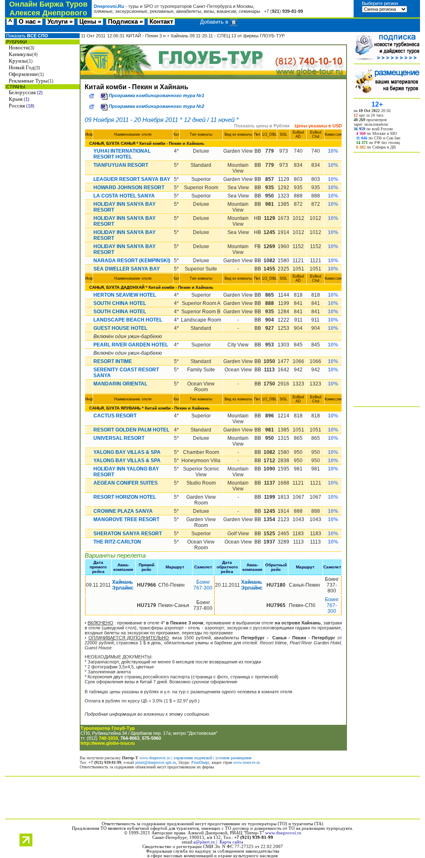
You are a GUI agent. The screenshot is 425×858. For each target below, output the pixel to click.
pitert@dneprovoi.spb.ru (155, 762)
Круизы (18, 61)
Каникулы (20, 54)
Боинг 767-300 (202, 585)
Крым (15, 99)
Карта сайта (231, 842)
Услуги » (60, 22)
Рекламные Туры (28, 81)
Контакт (161, 22)
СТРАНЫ (15, 86)
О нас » (30, 22)
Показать (26, 35)
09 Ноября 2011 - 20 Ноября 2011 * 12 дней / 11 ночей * (162, 120)
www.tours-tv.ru (246, 762)
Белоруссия (22, 92)
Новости (19, 47)
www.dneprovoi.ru (154, 758)
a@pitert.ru (204, 842)
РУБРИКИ (16, 41)
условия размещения (233, 758)
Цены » (90, 22)
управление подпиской (192, 758)
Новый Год (21, 67)
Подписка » (125, 22)
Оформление (23, 74)
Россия (17, 105)
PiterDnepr (200, 762)
